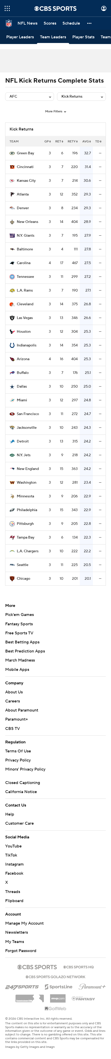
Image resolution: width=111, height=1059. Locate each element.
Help (9, 814)
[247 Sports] (22, 986)
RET (58, 141)
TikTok (11, 855)
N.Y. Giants (25, 235)
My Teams (14, 941)
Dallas (22, 386)
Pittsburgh (25, 523)
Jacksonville (27, 427)
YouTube (13, 846)
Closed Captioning (22, 782)
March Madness (20, 660)
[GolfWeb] (55, 1008)
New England (28, 469)
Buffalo (23, 373)
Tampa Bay (25, 537)
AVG (85, 141)
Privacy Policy (18, 760)
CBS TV (12, 728)
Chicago (23, 578)
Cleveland (25, 304)
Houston (24, 331)
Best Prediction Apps (25, 651)
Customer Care (19, 823)
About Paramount (21, 710)
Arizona (23, 359)
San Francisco (28, 414)
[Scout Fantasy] (84, 998)
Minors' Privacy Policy (25, 769)
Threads (12, 891)
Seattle (22, 565)
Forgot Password (20, 950)
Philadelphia (27, 510)
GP (46, 141)
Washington (26, 482)
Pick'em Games (19, 614)
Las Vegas (25, 318)
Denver (23, 208)
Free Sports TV (19, 633)
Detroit (23, 441)
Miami (22, 400)
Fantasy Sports (19, 624)
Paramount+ (16, 719)
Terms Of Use (18, 751)
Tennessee (25, 276)
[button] (7, 8)
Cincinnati (25, 167)
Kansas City (26, 180)
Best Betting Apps (22, 642)
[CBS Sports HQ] (78, 966)
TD (97, 141)
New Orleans (27, 222)
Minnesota (25, 496)
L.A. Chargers (27, 551)
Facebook (14, 873)
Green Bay (25, 153)
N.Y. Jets (23, 455)
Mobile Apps (17, 669)
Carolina (23, 263)
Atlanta (23, 194)
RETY (72, 141)
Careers (12, 701)
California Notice (21, 791)
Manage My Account (24, 923)
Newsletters (16, 932)
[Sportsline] (59, 986)
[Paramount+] (92, 985)
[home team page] (12, 153)
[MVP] (58, 996)
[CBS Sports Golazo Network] (55, 976)
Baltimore (25, 249)
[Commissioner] (29, 996)
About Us (14, 692)
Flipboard (14, 900)
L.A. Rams (25, 290)
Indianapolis (26, 345)
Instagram (14, 864)
